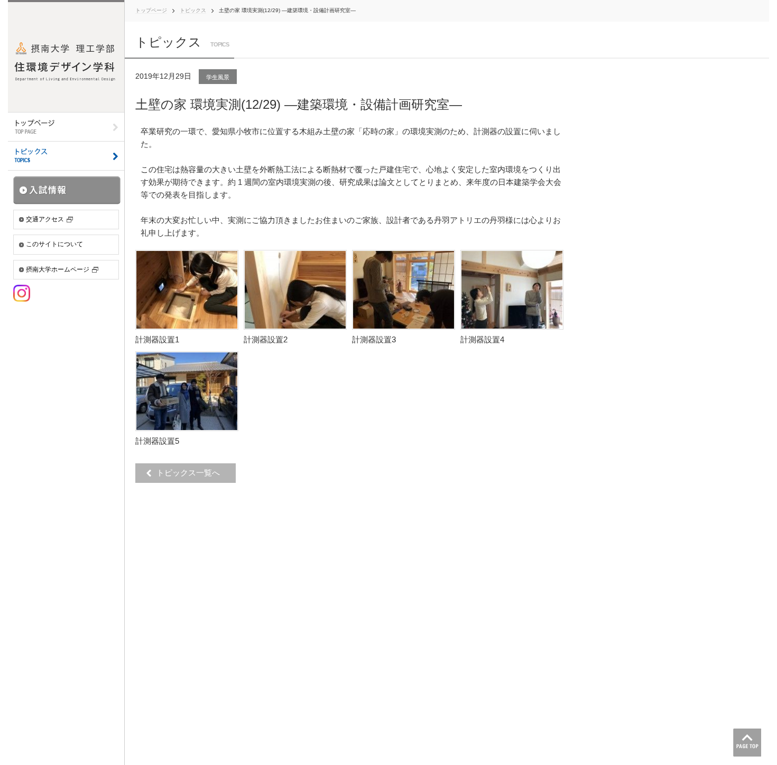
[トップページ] (66, 127)
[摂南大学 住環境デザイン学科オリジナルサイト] (66, 56)
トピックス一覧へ (191, 472)
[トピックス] (66, 156)
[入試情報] (67, 190)
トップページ (151, 10)
